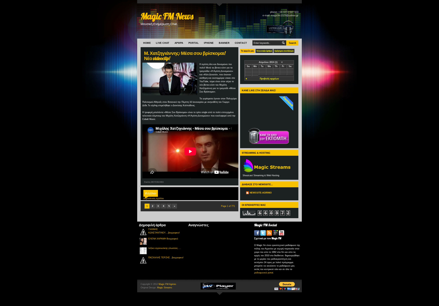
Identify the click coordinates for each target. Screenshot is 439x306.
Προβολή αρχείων (269, 78)
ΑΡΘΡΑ (179, 43)
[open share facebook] (257, 235)
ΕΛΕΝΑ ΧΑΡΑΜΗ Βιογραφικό (163, 238)
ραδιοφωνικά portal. (264, 272)
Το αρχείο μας (247, 51)
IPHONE (209, 43)
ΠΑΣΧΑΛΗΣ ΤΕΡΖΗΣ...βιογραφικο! (165, 257)
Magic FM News (167, 16)
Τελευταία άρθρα (264, 51)
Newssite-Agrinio (261, 192)
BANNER (224, 43)
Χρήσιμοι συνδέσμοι (284, 51)
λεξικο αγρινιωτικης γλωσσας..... (164, 248)
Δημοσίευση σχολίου (153, 198)
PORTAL (193, 43)
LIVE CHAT (162, 43)
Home (147, 43)
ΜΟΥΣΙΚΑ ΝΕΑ (157, 182)
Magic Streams (164, 287)
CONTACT (241, 43)
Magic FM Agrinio (167, 284)
